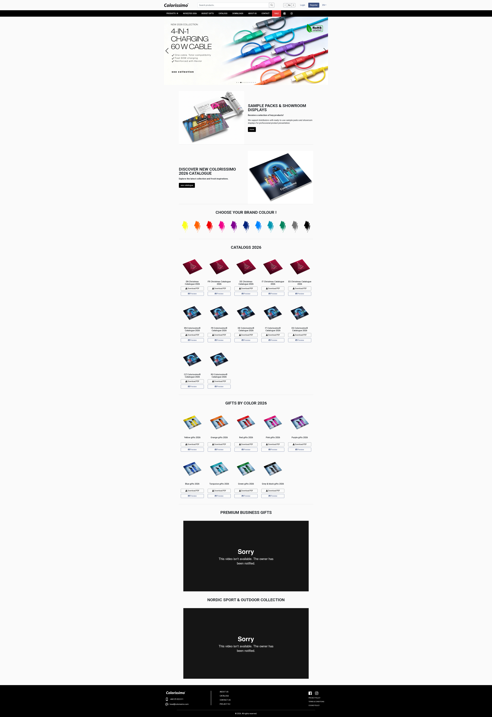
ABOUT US (224, 692)
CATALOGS (224, 696)
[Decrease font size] (285, 5)
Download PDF (193, 288)
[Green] (282, 226)
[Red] (209, 226)
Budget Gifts (208, 13)
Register (314, 5)
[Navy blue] (246, 226)
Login (302, 5)
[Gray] (295, 226)
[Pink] (222, 226)
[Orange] (197, 226)
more (252, 129)
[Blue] (258, 226)
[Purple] (234, 226)
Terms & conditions (316, 702)
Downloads (237, 13)
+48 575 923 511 (176, 699)
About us (252, 13)
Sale (276, 13)
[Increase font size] (293, 5)
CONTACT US (225, 700)
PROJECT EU (225, 704)
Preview (193, 294)
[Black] (307, 226)
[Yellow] (185, 226)
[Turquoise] (270, 226)
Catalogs (223, 13)
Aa (289, 5)
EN (323, 5)
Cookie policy (314, 705)
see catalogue (187, 185)
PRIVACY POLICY (314, 698)
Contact (265, 13)
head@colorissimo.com (179, 704)
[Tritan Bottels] (246, 50)
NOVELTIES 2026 (190, 13)
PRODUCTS (171, 13)
